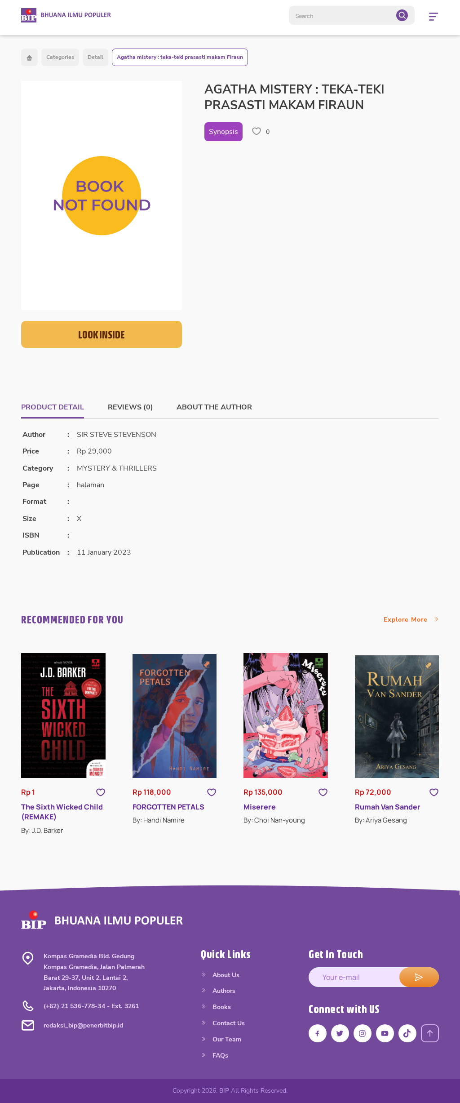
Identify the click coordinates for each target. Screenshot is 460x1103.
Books (221, 1007)
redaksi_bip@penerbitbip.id (83, 1025)
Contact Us (228, 1023)
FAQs (219, 1055)
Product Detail (52, 407)
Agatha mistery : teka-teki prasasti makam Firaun (180, 57)
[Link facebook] (318, 1033)
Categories (60, 57)
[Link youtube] (385, 1033)
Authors (223, 991)
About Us (225, 975)
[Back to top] (430, 1033)
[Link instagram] (363, 1033)
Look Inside (101, 334)
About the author (214, 407)
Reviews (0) (130, 407)
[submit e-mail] (419, 977)
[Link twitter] (340, 1033)
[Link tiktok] (407, 1033)
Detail (95, 57)
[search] (402, 15)
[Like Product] (101, 792)
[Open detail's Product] (63, 715)
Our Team (226, 1039)
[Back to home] (29, 57)
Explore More (407, 619)
